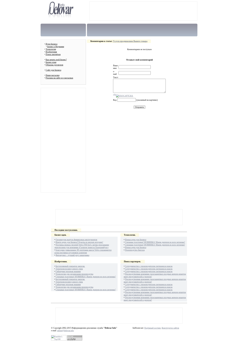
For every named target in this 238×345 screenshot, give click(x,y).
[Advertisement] (143, 11)
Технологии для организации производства (74, 274)
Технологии (51, 49)
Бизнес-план (51, 62)
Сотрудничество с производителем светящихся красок (148, 266)
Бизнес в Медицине (55, 46)
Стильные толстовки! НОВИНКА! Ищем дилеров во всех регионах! (155, 242)
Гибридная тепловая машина (68, 271)
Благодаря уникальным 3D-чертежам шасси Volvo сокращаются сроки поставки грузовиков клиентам (83, 251)
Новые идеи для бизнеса (135, 239)
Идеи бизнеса (51, 44)
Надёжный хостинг (152, 328)
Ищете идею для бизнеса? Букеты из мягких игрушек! (79, 242)
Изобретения (51, 52)
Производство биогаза (135, 250)
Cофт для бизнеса (53, 70)
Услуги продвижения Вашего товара (130, 41)
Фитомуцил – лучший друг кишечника (72, 255)
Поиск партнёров (53, 54)
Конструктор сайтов (170, 328)
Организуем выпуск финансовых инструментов (76, 239)
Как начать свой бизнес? (56, 59)
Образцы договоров (54, 65)
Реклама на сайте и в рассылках (59, 78)
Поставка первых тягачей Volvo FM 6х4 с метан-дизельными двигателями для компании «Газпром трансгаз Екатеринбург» (81, 246)
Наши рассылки (52, 75)
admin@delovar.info (65, 330)
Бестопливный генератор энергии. (70, 266)
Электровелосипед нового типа (69, 269)
